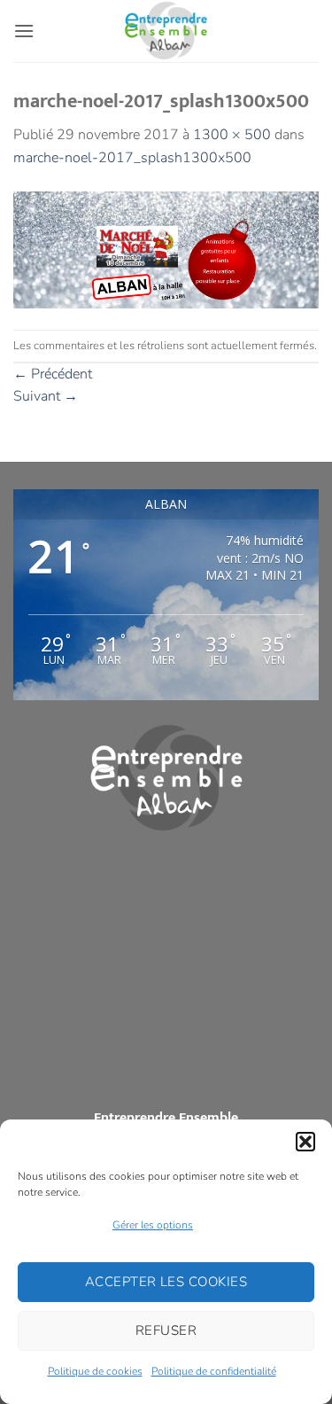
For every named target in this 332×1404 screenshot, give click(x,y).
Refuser (166, 1330)
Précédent (52, 374)
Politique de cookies (95, 1371)
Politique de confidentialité (213, 1371)
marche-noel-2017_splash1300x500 (132, 158)
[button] (305, 1141)
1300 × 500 (232, 134)
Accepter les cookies (166, 1282)
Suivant (45, 396)
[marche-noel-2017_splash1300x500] (166, 249)
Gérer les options (152, 1225)
